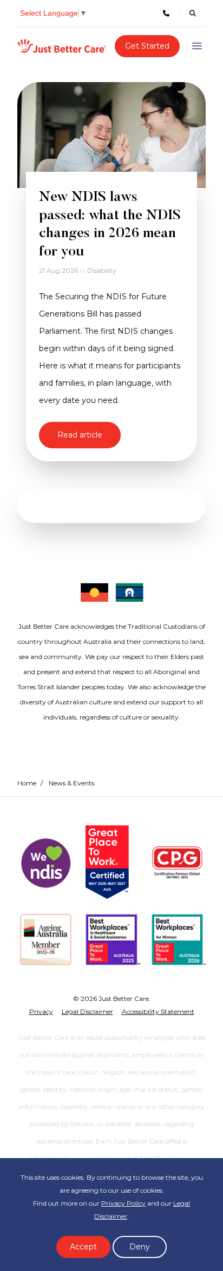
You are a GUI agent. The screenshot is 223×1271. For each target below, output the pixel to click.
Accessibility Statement (158, 1011)
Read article (79, 435)
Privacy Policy (123, 1203)
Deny (139, 1247)
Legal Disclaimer (87, 1011)
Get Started (147, 46)
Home (26, 783)
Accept (83, 1247)
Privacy (41, 1011)
